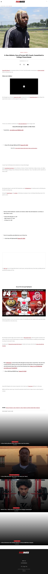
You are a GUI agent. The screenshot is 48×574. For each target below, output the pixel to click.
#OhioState (8, 362)
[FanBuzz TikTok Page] (25, 566)
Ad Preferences (24, 562)
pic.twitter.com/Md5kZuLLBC (16, 130)
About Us (24, 560)
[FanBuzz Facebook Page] (21, 566)
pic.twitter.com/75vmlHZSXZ (10, 368)
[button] (1, 1)
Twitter (6, 48)
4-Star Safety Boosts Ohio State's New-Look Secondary (26, 148)
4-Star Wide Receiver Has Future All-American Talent (14, 476)
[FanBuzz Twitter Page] (27, 566)
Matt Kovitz (15, 444)
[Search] (46, 1)
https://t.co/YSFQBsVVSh (36, 366)
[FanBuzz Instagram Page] (23, 566)
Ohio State (24, 52)
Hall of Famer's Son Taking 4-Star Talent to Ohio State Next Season (23, 407)
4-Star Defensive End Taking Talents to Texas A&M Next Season (17, 542)
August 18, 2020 (24, 145)
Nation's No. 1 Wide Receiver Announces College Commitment (16, 509)
